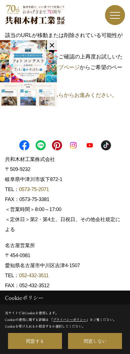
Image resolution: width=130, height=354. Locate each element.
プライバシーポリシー (69, 319)
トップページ (64, 67)
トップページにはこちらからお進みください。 (61, 95)
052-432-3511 (34, 275)
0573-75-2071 (34, 189)
